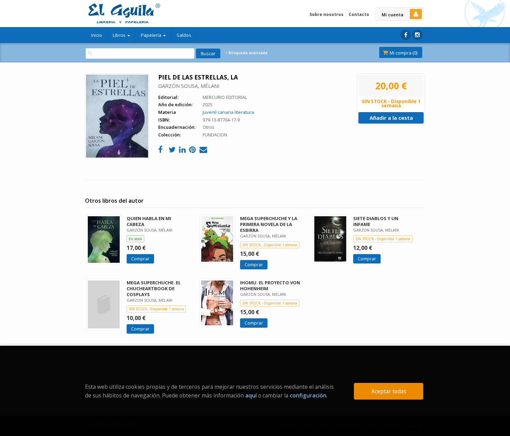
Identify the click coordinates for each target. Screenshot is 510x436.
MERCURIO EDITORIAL (225, 97)
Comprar (140, 258)
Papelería (151, 35)
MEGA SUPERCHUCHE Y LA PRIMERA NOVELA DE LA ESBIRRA (268, 224)
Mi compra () (403, 53)
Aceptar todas (388, 391)
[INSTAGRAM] (417, 35)
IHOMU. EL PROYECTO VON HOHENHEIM (270, 285)
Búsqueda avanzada (247, 53)
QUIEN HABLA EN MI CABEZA (149, 221)
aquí (251, 395)
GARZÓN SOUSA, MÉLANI (189, 85)
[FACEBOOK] (405, 35)
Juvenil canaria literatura (228, 112)
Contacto (359, 14)
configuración (308, 395)
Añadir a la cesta (391, 117)
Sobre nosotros (326, 14)
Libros (120, 35)
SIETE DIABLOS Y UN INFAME (375, 221)
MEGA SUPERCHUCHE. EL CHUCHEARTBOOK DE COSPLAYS (154, 288)
